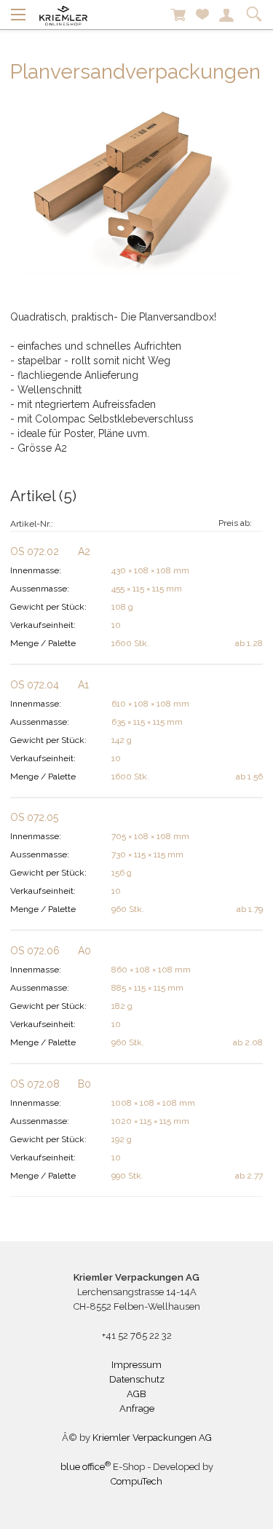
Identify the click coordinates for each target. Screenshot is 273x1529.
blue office (85, 1466)
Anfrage (136, 1408)
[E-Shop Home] (63, 14)
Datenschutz (137, 1379)
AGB (136, 1393)
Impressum (136, 1364)
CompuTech (136, 1481)
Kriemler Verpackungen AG (152, 1437)
